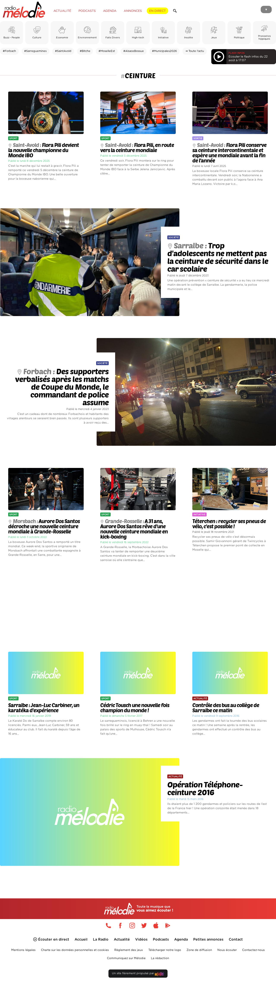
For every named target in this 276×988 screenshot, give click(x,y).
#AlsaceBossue (133, 51)
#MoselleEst (107, 51)
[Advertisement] (138, 607)
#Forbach (9, 51)
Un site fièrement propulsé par (133, 973)
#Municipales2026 (164, 51)
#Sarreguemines (35, 51)
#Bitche (85, 51)
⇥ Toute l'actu (194, 51)
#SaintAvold (63, 51)
